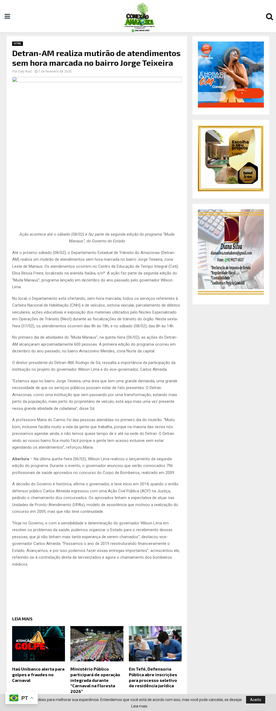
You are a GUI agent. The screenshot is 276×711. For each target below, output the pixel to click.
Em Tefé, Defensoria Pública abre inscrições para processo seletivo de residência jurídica (153, 677)
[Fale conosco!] (231, 190)
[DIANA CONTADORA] (231, 296)
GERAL (17, 43)
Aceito (255, 700)
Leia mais (139, 706)
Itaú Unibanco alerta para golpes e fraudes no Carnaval (38, 674)
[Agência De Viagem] (231, 106)
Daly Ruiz (25, 71)
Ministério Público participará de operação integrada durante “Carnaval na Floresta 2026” (95, 680)
